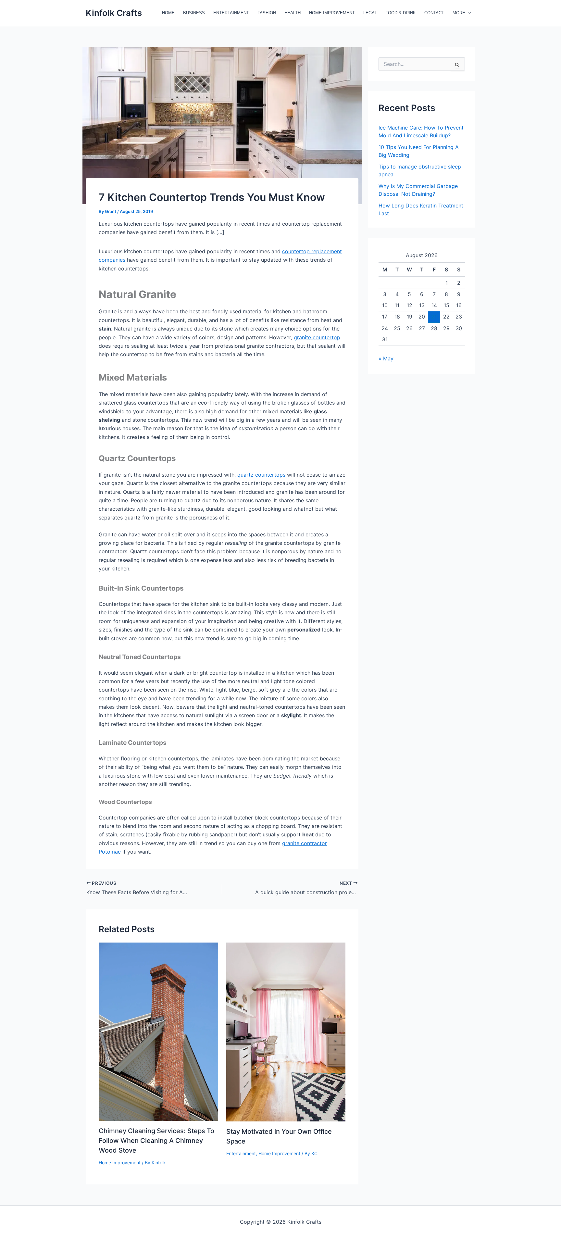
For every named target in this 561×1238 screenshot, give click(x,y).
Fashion (266, 12)
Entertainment (231, 12)
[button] (468, 13)
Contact (434, 12)
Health (292, 12)
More (459, 12)
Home (168, 12)
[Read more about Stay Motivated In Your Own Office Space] (286, 1031)
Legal (370, 12)
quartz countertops (261, 474)
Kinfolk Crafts (114, 13)
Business (194, 12)
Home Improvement (332, 12)
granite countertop (317, 337)
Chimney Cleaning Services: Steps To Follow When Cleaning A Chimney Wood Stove (156, 1140)
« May (386, 358)
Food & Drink (400, 12)
